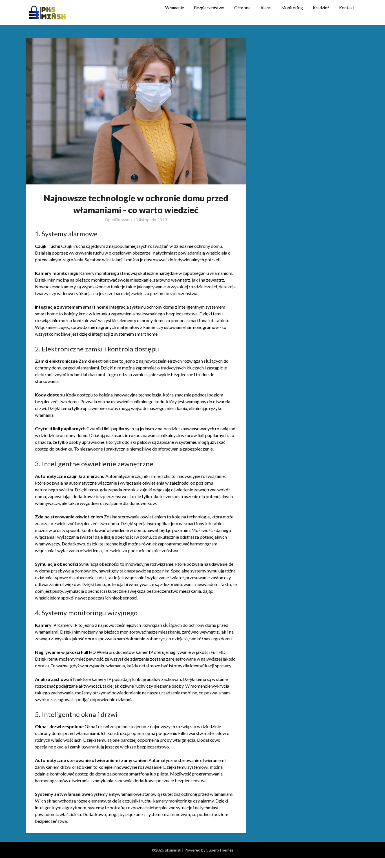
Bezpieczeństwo (209, 7)
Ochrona (242, 7)
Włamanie (174, 7)
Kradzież (321, 7)
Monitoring (292, 7)
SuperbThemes (220, 850)
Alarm (265, 7)
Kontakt (346, 7)
